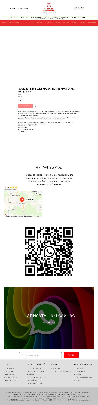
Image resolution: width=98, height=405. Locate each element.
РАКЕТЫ (32, 22)
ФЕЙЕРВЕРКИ (36, 17)
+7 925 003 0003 (79, 7)
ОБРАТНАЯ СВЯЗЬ (11, 380)
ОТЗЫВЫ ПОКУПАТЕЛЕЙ (36, 377)
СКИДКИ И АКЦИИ (78, 17)
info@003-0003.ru (79, 9)
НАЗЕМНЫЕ (66, 22)
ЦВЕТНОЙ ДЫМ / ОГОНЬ (49, 24)
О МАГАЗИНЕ (9, 369)
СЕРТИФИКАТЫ (79, 369)
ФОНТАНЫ (39, 22)
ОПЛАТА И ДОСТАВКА (60, 17)
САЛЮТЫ (4, 22)
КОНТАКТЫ (60, 19)
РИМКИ (26, 22)
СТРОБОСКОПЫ (49, 22)
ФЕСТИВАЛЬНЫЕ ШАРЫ (15, 22)
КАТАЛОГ (24, 17)
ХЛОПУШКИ (83, 22)
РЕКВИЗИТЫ (9, 374)
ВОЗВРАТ (30, 374)
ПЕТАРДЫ (57, 22)
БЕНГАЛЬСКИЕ (92, 22)
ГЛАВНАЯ (14, 17)
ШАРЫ (47, 17)
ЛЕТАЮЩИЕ (74, 22)
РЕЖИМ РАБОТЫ (10, 377)
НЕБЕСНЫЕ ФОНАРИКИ (44, 19)
